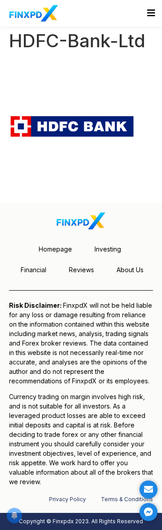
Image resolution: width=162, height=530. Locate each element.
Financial (33, 270)
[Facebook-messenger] (149, 512)
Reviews (81, 270)
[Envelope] (149, 490)
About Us (130, 270)
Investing (107, 249)
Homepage (55, 249)
